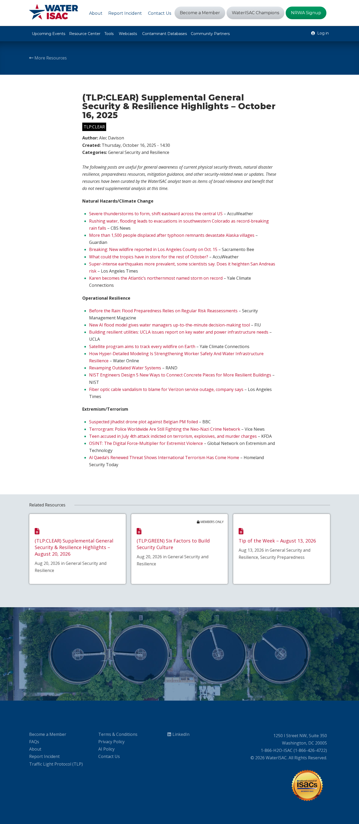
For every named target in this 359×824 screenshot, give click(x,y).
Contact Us (109, 756)
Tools (109, 33)
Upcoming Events (48, 33)
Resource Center (84, 33)
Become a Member (47, 734)
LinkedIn (180, 734)
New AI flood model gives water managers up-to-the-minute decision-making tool (169, 325)
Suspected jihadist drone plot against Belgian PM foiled (143, 422)
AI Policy (106, 749)
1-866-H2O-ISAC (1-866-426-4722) (294, 750)
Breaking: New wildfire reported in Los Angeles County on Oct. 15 (153, 249)
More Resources (50, 58)
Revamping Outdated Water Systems (125, 368)
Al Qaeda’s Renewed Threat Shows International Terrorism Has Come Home (164, 457)
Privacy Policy (111, 742)
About (35, 749)
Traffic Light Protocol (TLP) (56, 764)
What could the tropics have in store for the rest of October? (148, 257)
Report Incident (44, 756)
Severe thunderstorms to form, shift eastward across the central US (156, 214)
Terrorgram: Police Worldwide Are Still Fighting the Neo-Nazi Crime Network (164, 429)
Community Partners (210, 33)
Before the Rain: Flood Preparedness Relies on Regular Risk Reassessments (163, 311)
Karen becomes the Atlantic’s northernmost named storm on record (156, 278)
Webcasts (128, 33)
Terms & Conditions (117, 734)
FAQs (34, 742)
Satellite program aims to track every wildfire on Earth (142, 346)
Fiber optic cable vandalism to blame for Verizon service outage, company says (166, 389)
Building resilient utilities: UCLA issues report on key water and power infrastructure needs (178, 332)
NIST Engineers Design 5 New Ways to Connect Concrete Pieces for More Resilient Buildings (180, 375)
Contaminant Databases (164, 33)
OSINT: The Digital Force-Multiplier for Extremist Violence (146, 443)
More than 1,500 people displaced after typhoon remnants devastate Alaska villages (171, 235)
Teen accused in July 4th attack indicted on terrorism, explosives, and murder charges (173, 436)
